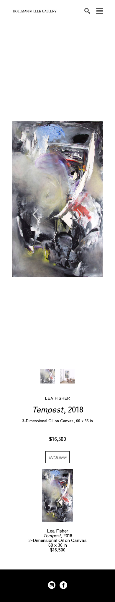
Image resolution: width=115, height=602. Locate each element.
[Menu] (99, 11)
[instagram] (51, 585)
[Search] (87, 11)
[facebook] (63, 585)
